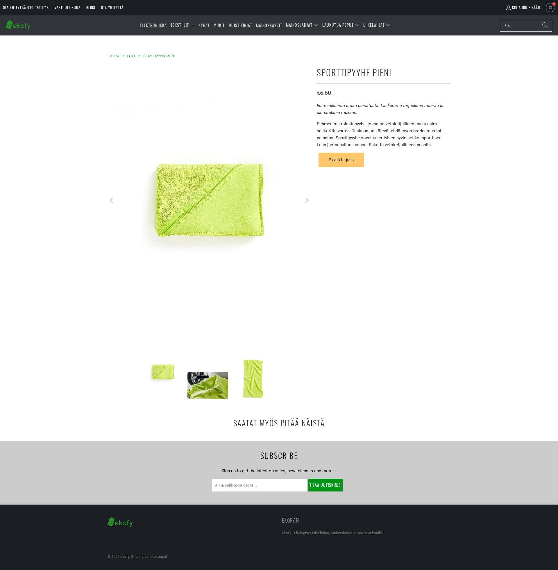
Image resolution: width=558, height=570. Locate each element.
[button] (183, 25)
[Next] (306, 200)
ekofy (124, 556)
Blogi (90, 7)
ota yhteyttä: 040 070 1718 (26, 7)
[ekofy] (18, 25)
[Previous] (112, 200)
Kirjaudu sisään (526, 7)
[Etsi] (545, 25)
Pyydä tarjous (341, 159)
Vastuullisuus (68, 7)
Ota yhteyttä (112, 7)
